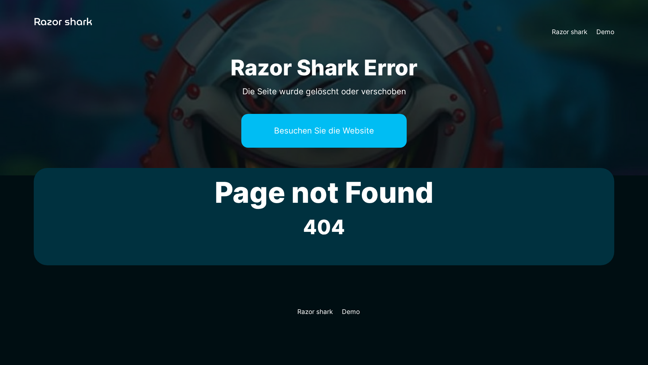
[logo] (73, 32)
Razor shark (569, 32)
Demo (605, 32)
